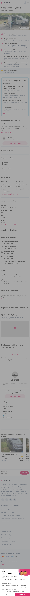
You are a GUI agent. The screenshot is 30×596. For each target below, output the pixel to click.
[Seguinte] (21, 445)
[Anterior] (3, 445)
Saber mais (6, 114)
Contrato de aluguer (7, 535)
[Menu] (26, 2)
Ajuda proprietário (6, 544)
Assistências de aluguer (8, 541)
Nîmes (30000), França (7, 10)
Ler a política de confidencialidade (9, 589)
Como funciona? (6, 509)
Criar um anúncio (6, 531)
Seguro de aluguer (6, 538)
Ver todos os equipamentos (9, 194)
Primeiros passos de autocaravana (11, 515)
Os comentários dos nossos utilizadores (12, 518)
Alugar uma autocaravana (9, 512)
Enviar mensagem (15, 143)
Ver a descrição (6, 132)
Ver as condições (6, 299)
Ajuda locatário (5, 522)
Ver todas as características (10, 225)
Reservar (24, 472)
